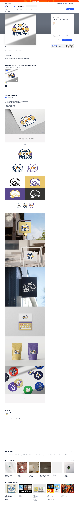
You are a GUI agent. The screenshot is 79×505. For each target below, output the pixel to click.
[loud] (6, 3)
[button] (62, 28)
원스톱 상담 (40, 9)
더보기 (72, 451)
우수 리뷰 (49, 499)
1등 (6, 70)
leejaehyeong (61, 24)
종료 (5, 11)
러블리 (9, 97)
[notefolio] (9, 3)
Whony (12, 46)
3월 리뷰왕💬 (52, 499)
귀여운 (12, 97)
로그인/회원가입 (71, 3)
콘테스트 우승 (35, 500)
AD (78, 0)
